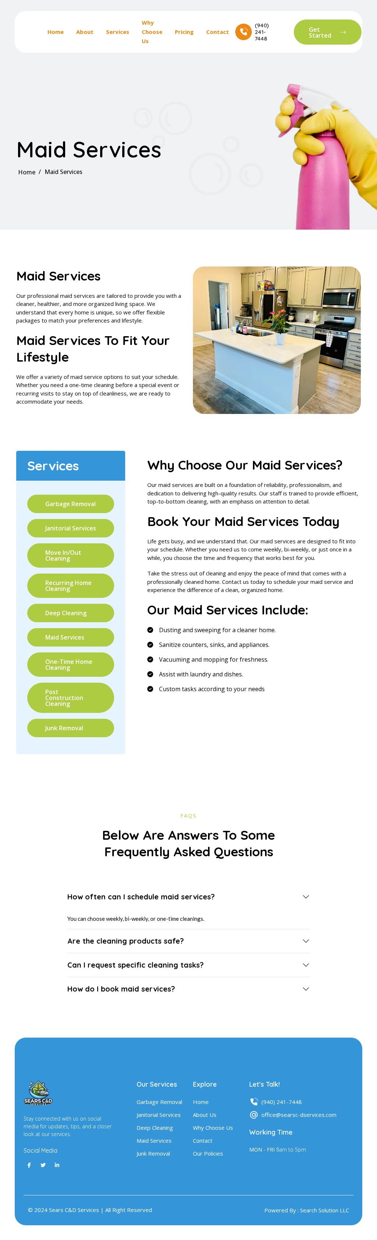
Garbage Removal (70, 504)
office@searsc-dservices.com (299, 1114)
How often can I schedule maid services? (141, 896)
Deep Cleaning (66, 613)
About (85, 31)
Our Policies (208, 1153)
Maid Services (64, 637)
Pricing (184, 31)
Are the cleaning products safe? (125, 940)
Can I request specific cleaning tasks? (135, 964)
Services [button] (117, 31)
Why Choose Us (152, 32)
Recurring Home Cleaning (68, 586)
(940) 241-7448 (281, 1101)
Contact (217, 31)
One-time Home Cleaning (68, 665)
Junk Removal (64, 728)
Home (55, 31)
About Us (204, 1114)
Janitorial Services (70, 528)
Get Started (320, 32)
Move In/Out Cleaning (63, 555)
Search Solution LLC (324, 1210)
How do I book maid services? (121, 988)
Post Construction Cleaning (64, 698)
